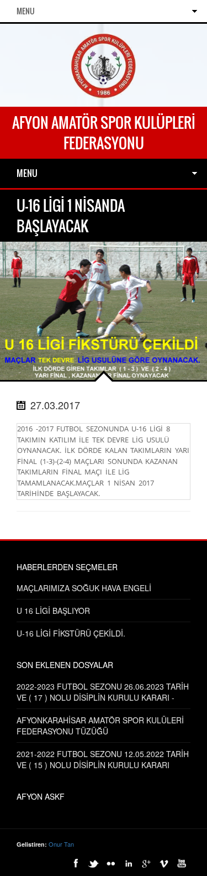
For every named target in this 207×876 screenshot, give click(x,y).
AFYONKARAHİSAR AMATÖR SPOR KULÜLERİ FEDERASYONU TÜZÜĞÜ (100, 726)
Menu (26, 11)
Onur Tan (61, 843)
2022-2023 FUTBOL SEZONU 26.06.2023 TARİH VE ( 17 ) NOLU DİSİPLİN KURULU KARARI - (103, 692)
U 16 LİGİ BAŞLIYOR (53, 610)
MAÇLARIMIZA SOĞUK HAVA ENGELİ (84, 587)
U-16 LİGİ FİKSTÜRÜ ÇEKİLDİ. (71, 633)
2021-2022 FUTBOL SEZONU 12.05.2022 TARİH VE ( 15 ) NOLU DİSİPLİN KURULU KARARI (103, 759)
